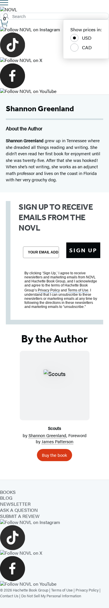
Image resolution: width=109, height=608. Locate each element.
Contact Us (9, 595)
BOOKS (8, 492)
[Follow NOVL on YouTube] (54, 91)
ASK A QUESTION (19, 510)
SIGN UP (83, 250)
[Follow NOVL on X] (54, 60)
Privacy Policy (87, 590)
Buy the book (54, 455)
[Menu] (4, 2)
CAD (87, 47)
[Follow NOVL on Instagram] (54, 30)
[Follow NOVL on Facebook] (54, 75)
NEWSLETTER (15, 504)
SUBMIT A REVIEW (20, 516)
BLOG (6, 497)
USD (87, 37)
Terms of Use (62, 590)
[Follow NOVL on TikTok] (54, 44)
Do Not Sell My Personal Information (51, 595)
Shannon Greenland (47, 435)
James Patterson (57, 441)
